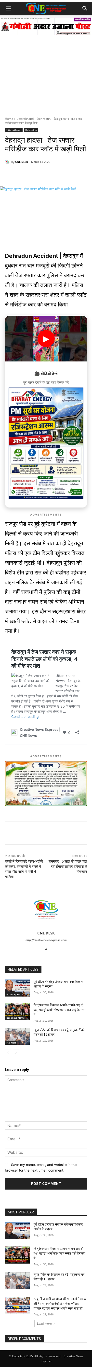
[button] (8, 8)
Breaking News (15, 1017)
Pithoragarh (13, 994)
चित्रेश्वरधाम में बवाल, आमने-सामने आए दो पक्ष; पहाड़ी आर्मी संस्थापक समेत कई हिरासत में (59, 1009)
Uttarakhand (25, 119)
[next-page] (16, 1053)
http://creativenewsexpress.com (46, 940)
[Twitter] (48, 174)
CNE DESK (21, 162)
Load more (44, 1323)
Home (9, 119)
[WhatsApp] (25, 174)
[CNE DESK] (8, 161)
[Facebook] (36, 174)
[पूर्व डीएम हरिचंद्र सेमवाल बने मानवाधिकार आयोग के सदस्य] (17, 988)
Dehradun (44, 119)
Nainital (11, 1042)
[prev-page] (8, 1053)
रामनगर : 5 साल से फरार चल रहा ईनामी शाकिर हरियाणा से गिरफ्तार (68, 866)
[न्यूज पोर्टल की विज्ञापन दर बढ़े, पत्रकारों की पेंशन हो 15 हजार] (17, 1036)
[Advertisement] (46, 68)
